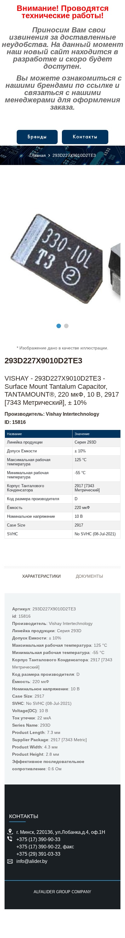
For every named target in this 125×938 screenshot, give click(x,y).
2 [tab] (66, 326)
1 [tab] (58, 326)
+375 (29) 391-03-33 (38, 854)
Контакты (85, 137)
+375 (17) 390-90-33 (38, 839)
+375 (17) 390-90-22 (38, 846)
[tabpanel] (62, 258)
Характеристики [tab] (41, 576)
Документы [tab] (89, 576)
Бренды (37, 137)
